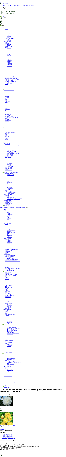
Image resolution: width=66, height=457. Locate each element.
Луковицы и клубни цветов (9, 207)
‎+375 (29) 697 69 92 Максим (7, 434)
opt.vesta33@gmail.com (18, 5)
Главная (1, 207)
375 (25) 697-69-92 (10, 5)
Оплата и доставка (3, 1)
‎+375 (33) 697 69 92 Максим (7, 435)
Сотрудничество (3, 2)
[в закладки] (1, 410)
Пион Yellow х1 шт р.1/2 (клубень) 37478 (7, 425)
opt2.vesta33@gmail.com (26, 5)
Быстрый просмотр (3, 411)
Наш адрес (32, 5)
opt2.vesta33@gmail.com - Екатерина (8, 438)
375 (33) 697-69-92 (3, 5)
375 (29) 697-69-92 (5, 3)
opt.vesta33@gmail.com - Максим (8, 437)
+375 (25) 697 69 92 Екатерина (7, 436)
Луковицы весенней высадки (20, 207)
